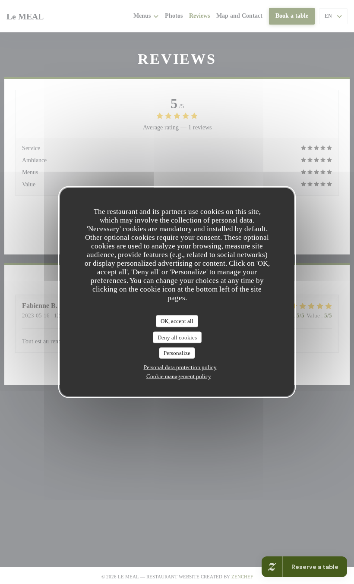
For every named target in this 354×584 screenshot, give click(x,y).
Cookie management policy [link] (178, 376)
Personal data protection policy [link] (180, 367)
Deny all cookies (177, 337)
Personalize (177, 353)
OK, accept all (177, 321)
